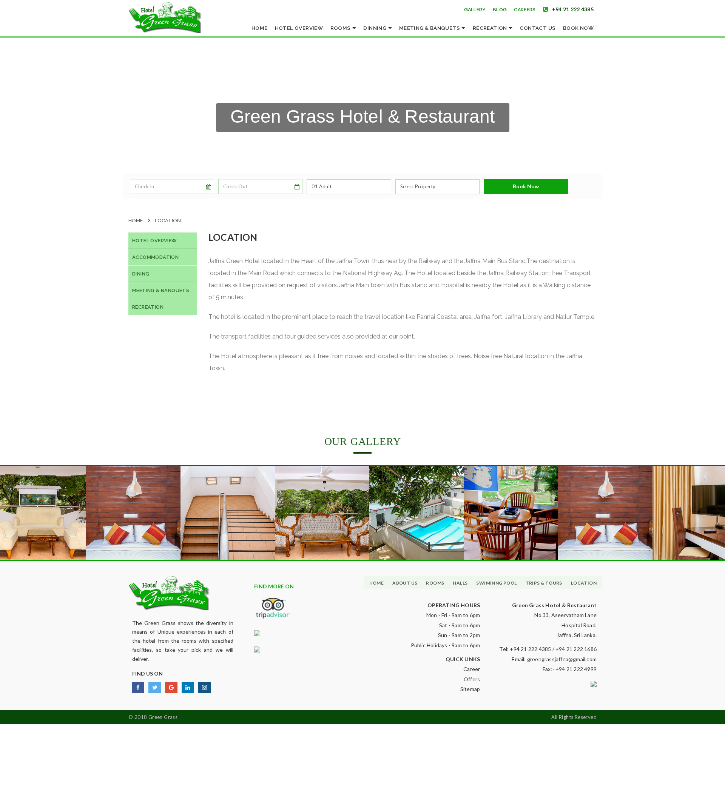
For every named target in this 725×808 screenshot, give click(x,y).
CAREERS (524, 9)
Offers (472, 679)
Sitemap (470, 689)
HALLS (460, 583)
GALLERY (475, 9)
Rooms (341, 28)
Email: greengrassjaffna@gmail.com (554, 659)
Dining (140, 274)
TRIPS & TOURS (544, 583)
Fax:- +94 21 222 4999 (570, 669)
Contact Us (537, 28)
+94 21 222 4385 (573, 9)
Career (471, 669)
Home (259, 28)
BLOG (500, 9)
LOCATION (584, 583)
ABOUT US (404, 583)
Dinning (375, 28)
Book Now (578, 28)
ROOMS (435, 583)
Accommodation (155, 257)
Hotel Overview (299, 28)
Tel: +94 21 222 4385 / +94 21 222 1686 (548, 649)
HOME (376, 583)
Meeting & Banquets (430, 28)
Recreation (490, 28)
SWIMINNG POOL (496, 583)
